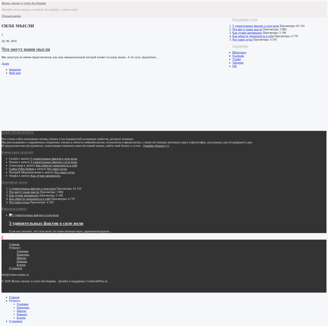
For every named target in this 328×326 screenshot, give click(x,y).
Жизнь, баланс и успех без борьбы (24, 3)
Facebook (238, 55)
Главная (14, 244)
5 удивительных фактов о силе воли (255, 25)
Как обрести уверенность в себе (253, 36)
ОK (234, 66)
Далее (5, 63)
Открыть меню (11, 16)
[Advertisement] (115, 104)
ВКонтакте (239, 52)
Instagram (15, 69)
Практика (23, 254)
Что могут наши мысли (26, 49)
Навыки (22, 261)
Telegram (238, 62)
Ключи (21, 264)
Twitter (236, 59)
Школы (21, 258)
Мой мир (15, 73)
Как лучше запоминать (247, 32)
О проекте (15, 268)
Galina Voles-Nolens (21, 168)
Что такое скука (242, 39)
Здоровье (22, 251)
